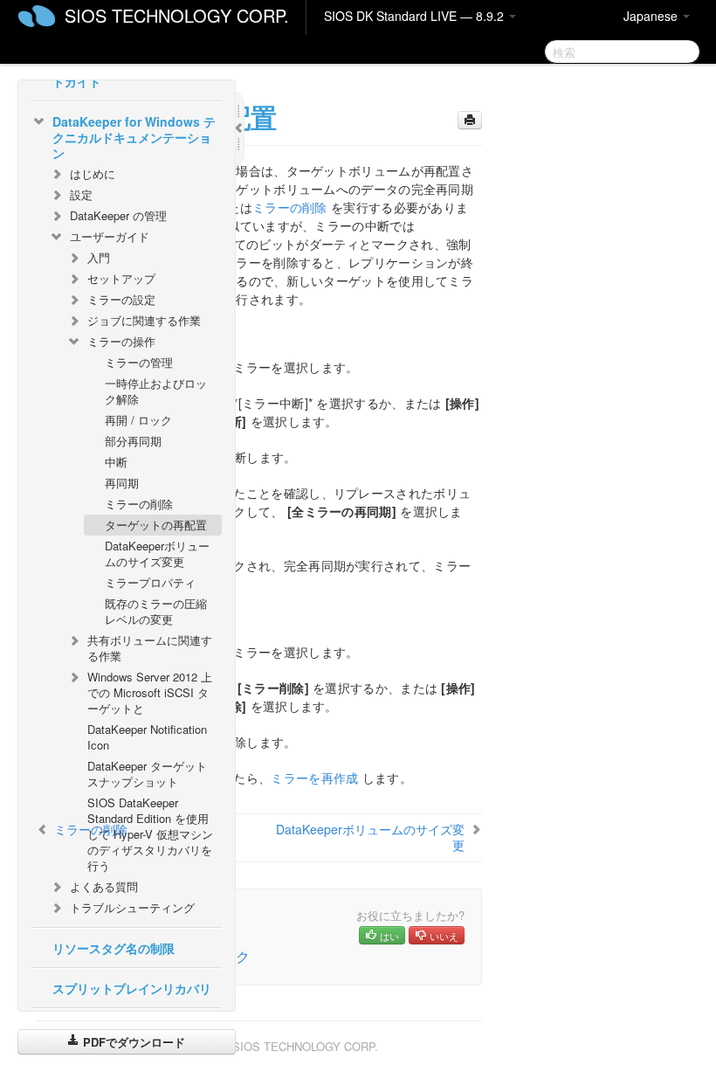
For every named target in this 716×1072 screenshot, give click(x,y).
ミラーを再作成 (314, 777)
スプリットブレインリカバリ (131, 988)
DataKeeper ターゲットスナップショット (147, 773)
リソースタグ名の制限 (113, 948)
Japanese (652, 15)
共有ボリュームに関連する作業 (149, 648)
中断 (116, 461)
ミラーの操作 (121, 341)
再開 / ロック (138, 420)
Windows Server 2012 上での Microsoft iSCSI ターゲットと (149, 692)
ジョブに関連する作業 (144, 320)
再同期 (122, 482)
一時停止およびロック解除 (156, 391)
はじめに (92, 173)
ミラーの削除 (139, 503)
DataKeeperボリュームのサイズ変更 (157, 553)
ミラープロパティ (150, 582)
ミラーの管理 (139, 362)
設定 (81, 194)
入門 (98, 257)
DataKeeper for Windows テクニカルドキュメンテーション (134, 137)
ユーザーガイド (109, 236)
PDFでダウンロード (132, 1042)
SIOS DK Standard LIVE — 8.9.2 (415, 15)
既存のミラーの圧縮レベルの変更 (156, 611)
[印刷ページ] (470, 120)
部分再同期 (133, 440)
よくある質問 (104, 886)
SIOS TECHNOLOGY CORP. (177, 15)
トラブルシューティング (132, 907)
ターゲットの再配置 (156, 524)
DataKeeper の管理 (118, 215)
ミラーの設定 (121, 299)
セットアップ (121, 278)
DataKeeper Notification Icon (147, 737)
